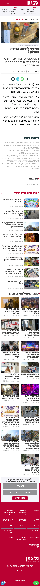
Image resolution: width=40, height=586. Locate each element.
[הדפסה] (17, 79)
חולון (27, 138)
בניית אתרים (20, 581)
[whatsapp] (22, 79)
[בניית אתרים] (20, 571)
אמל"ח (35, 138)
